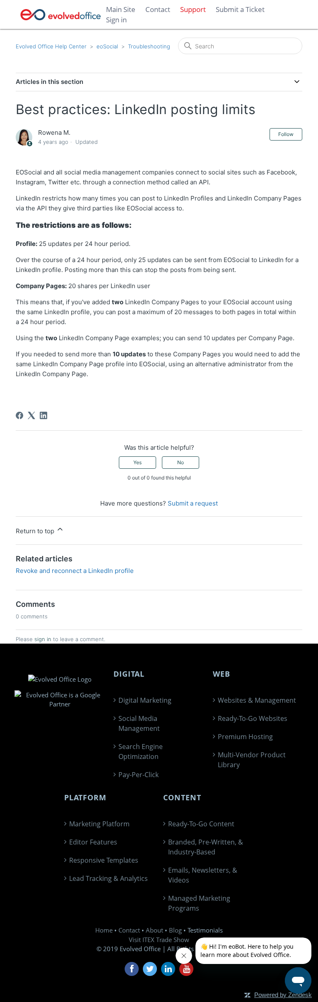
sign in (42, 639)
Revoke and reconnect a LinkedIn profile (75, 571)
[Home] (61, 14)
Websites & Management (257, 700)
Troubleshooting (149, 46)
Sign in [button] (116, 19)
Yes (137, 462)
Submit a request (193, 503)
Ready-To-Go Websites (252, 718)
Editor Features (93, 842)
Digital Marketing (144, 700)
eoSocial (107, 46)
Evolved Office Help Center (51, 46)
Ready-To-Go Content (201, 823)
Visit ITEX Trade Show (159, 939)
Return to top (36, 531)
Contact (129, 930)
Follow (286, 134)
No (180, 462)
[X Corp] (31, 415)
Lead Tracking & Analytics (108, 878)
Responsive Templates (103, 860)
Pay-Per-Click (138, 774)
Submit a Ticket (240, 9)
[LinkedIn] (43, 415)
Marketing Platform (99, 823)
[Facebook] (19, 415)
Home (104, 930)
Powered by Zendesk (283, 994)
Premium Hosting (245, 736)
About (154, 930)
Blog (175, 930)
